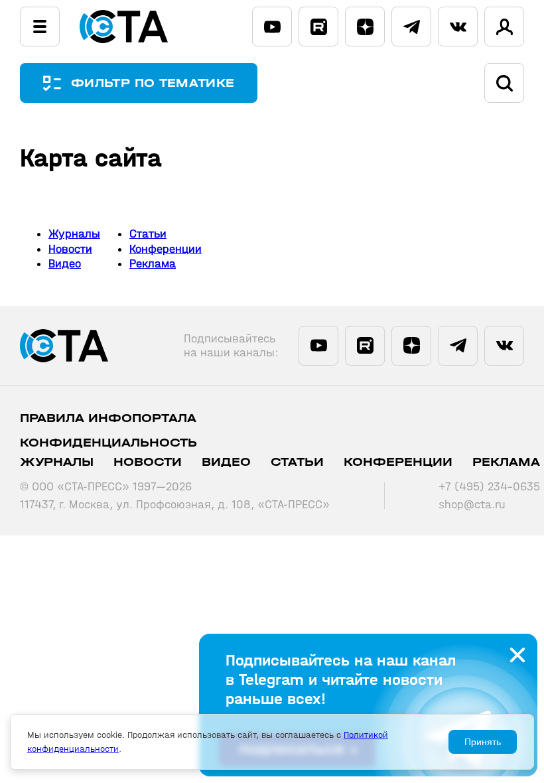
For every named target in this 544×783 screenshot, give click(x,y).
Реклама (152, 264)
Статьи (148, 234)
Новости (70, 249)
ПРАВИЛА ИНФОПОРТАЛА (108, 418)
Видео (64, 264)
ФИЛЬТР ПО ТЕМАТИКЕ (152, 83)
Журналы (74, 234)
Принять (482, 742)
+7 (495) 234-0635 (489, 487)
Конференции (165, 249)
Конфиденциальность (108, 443)
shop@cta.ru (472, 505)
